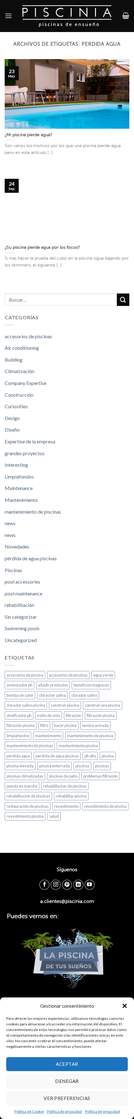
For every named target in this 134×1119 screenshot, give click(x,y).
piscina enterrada (54, 765)
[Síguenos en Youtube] (89, 885)
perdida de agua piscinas (57, 755)
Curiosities (16, 406)
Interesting (16, 465)
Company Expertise (25, 383)
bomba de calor (20, 695)
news (10, 523)
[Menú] (8, 15)
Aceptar (67, 1064)
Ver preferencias (67, 1098)
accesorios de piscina (25, 675)
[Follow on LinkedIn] (78, 885)
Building (13, 360)
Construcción (19, 395)
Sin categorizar (21, 617)
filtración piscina (101, 715)
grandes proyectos (25, 453)
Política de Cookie (29, 1111)
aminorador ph (19, 684)
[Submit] (123, 300)
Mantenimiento (21, 500)
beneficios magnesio (91, 684)
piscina (108, 755)
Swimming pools (22, 628)
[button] (125, 1006)
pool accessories (22, 582)
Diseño (12, 429)
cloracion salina (52, 695)
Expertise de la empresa (30, 441)
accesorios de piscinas (28, 336)
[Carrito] (125, 15)
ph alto (90, 755)
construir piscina (65, 705)
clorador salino (84, 695)
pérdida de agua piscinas (31, 558)
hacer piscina (65, 725)
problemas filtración (100, 776)
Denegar (67, 1081)
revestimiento (66, 806)
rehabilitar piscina (71, 795)
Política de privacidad (64, 1111)
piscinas (82, 765)
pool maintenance (23, 593)
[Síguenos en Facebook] (44, 885)
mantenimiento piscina (78, 745)
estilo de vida (48, 715)
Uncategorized (21, 640)
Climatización (19, 371)
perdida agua (18, 755)
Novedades (17, 546)
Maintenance (19, 488)
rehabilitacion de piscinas (65, 786)
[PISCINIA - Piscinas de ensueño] (67, 16)
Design (12, 418)
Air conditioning (22, 348)
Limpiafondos (19, 476)
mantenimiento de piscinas (33, 512)
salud (54, 816)
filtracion (73, 715)
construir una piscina (102, 705)
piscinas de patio (63, 776)
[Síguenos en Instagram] (55, 885)
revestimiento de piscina (105, 806)
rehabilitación (19, 605)
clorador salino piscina (26, 705)
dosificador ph (19, 715)
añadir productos (53, 684)
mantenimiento (48, 735)
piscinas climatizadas (25, 776)
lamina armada (95, 725)
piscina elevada (20, 765)
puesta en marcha (22, 786)
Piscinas (13, 570)
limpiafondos (18, 735)
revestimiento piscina (25, 816)
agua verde (103, 675)
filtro (44, 725)
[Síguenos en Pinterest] (67, 885)
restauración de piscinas (28, 806)
